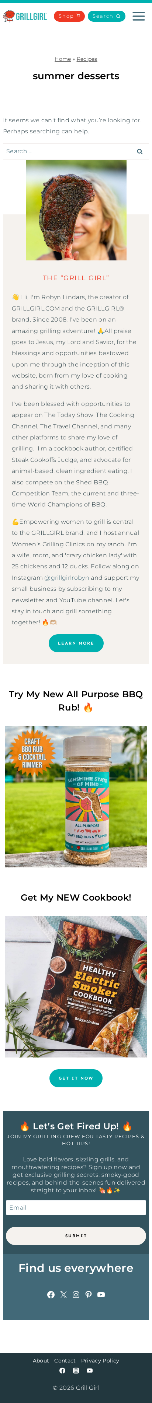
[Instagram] (76, 1370)
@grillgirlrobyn (66, 577)
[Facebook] (62, 1370)
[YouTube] (90, 1370)
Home (63, 59)
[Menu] (138, 16)
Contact (65, 1360)
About (41, 1360)
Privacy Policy (100, 1360)
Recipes (87, 59)
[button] (106, 16)
